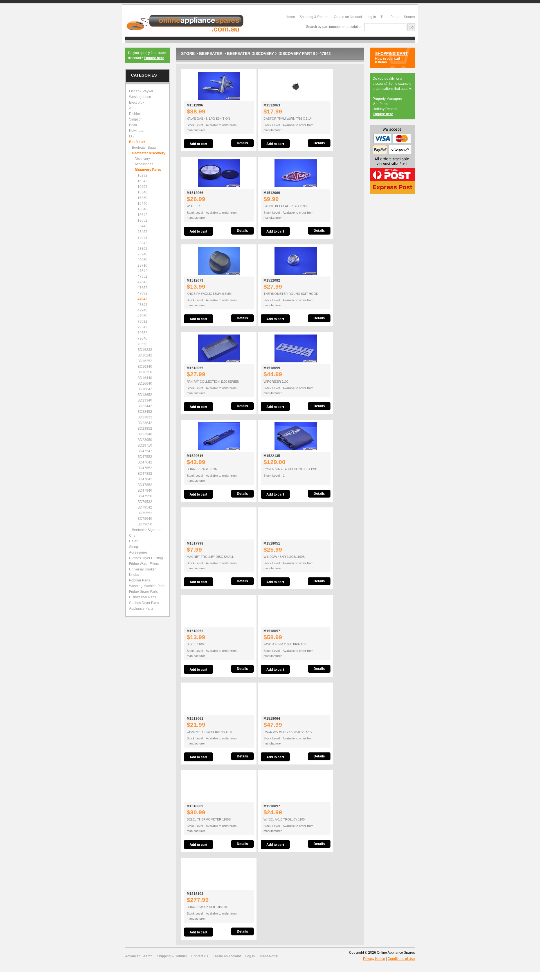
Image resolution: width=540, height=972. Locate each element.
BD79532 (145, 502)
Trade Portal (390, 17)
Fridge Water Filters (144, 564)
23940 (142, 254)
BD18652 (145, 395)
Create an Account (348, 17)
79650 (142, 344)
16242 (142, 181)
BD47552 (145, 457)
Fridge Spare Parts (143, 592)
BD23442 (145, 406)
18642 (142, 215)
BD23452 (145, 412)
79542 (142, 327)
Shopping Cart (391, 53)
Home (290, 17)
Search (409, 17)
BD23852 (145, 429)
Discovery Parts (296, 53)
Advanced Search (138, 956)
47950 (142, 316)
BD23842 (145, 423)
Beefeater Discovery (250, 53)
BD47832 (145, 474)
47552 (142, 276)
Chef (132, 536)
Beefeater (210, 53)
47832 (142, 293)
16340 (142, 192)
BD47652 (145, 468)
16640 (142, 209)
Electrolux (136, 102)
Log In (371, 17)
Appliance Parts (141, 608)
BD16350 (145, 372)
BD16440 (145, 378)
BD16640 (145, 383)
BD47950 (145, 496)
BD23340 (145, 400)
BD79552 (145, 513)
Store (188, 53)
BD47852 (145, 485)
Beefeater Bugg (144, 148)
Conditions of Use (401, 959)
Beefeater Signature (147, 530)
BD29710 (145, 445)
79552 (142, 333)
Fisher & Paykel (141, 91)
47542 (142, 271)
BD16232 (145, 350)
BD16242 (145, 355)
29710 (142, 265)
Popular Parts (139, 580)
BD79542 (145, 507)
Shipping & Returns (314, 17)
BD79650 (145, 524)
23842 (142, 243)
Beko (133, 125)
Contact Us (199, 956)
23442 (142, 226)
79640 (142, 338)
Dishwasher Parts (142, 597)
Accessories (138, 552)
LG (131, 136)
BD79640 (145, 519)
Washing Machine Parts (147, 586)
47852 (142, 305)
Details (242, 143)
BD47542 (145, 451)
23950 (142, 260)
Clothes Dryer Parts (144, 603)
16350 (142, 198)
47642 (142, 282)
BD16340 (145, 367)
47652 (142, 288)
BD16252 (145, 361)
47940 (142, 310)
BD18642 (145, 389)
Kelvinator (137, 131)
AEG (132, 108)
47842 (325, 53)
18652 (142, 220)
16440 (142, 204)
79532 (142, 322)
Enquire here (154, 58)
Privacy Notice (374, 959)
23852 (142, 249)
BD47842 (145, 479)
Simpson (136, 119)
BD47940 (145, 490)
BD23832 (145, 417)
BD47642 (145, 462)
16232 (142, 175)
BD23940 (145, 434)
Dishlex (135, 114)
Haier (133, 541)
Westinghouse (140, 97)
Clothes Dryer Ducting (146, 558)
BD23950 (145, 440)
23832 (142, 237)
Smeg (133, 547)
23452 (142, 232)
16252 (142, 187)
